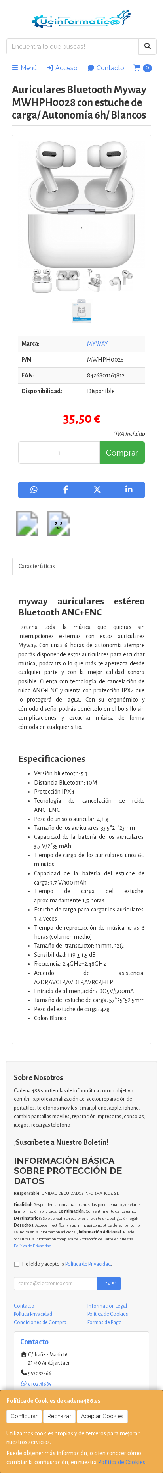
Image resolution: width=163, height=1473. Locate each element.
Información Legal (107, 1306)
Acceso (66, 68)
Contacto (109, 68)
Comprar (122, 453)
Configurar (24, 1416)
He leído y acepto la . (67, 1264)
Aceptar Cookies (102, 1416)
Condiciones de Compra (40, 1322)
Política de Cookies (121, 1462)
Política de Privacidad (32, 1246)
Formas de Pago (104, 1322)
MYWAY (97, 343)
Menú (28, 68)
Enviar (108, 1283)
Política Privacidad (33, 1314)
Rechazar (59, 1416)
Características (37, 566)
